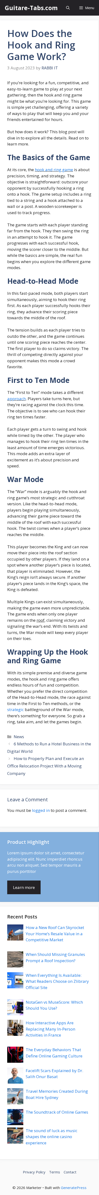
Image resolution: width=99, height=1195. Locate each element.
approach (16, 398)
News (19, 736)
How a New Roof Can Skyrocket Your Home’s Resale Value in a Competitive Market (55, 933)
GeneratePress (74, 1187)
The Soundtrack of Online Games (57, 1112)
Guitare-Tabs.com (31, 8)
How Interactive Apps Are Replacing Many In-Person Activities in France (50, 1029)
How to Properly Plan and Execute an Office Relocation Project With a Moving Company (45, 766)
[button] (67, 8)
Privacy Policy (34, 1172)
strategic (15, 709)
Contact (70, 1172)
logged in (41, 810)
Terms (54, 1172)
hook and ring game (54, 169)
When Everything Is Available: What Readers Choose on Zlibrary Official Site (57, 981)
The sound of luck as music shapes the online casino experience (51, 1137)
